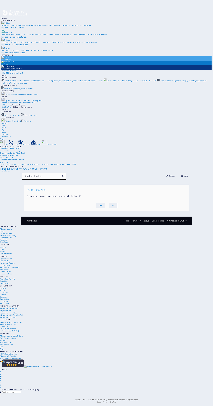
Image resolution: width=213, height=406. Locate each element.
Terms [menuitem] (126, 221)
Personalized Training (7, 279)
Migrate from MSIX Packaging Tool (11, 315)
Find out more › (5, 171)
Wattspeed (3, 240)
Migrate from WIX (6, 311)
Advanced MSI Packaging (8, 356)
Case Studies (4, 299)
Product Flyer (4, 303)
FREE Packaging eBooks (8, 338)
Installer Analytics (6, 233)
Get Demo (4, 105)
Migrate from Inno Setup (8, 313)
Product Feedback (6, 274)
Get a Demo (4, 293)
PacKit (2, 231)
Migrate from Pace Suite (8, 317)
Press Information (6, 254)
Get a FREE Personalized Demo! (12, 73)
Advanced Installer (6, 229)
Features (4, 18)
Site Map (113, 402)
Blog (2, 130)
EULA (99, 402)
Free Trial (3, 288)
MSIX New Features (6, 345)
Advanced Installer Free (8, 324)
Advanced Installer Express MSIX (11, 322)
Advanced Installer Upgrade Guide (11, 336)
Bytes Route (4, 242)
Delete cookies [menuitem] (158, 221)
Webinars (3, 340)
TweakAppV (4, 326)
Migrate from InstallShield (9, 309)
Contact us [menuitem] (144, 221)
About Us (3, 247)
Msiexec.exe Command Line (9, 155)
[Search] (63, 176)
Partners (3, 252)
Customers (3, 297)
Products (4, 75)
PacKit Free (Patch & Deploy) (9, 331)
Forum (3, 128)
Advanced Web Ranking (8, 236)
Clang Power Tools (6, 238)
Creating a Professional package (10, 151)
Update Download (6, 259)
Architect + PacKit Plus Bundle (10, 267)
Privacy (105, 402)
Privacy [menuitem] (134, 221)
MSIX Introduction (6, 342)
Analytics (4, 123)
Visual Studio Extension (8, 329)
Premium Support (6, 283)
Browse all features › (10, 71)
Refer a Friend (4, 269)
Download (4, 134)
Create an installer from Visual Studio (12, 153)
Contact (2, 249)
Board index (32, 221)
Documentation (5, 265)
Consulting (4, 281)
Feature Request (5, 272)
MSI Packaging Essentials (8, 354)
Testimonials (4, 301)
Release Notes (4, 261)
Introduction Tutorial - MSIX (9, 149)
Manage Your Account (7, 263)
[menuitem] (184, 176)
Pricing (3, 132)
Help (3, 125)
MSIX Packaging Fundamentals (10, 358)
